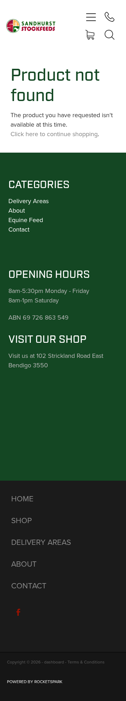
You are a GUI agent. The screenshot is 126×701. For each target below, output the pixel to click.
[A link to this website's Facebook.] (18, 612)
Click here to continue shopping (54, 133)
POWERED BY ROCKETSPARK (34, 682)
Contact (18, 229)
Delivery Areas (28, 200)
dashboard (54, 662)
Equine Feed (25, 219)
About (16, 210)
